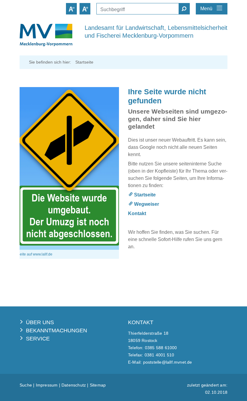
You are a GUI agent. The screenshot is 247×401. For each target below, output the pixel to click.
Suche (26, 385)
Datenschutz (73, 385)
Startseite (145, 194)
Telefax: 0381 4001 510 (151, 354)
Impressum (47, 385)
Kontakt (137, 213)
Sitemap (98, 385)
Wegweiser (146, 204)
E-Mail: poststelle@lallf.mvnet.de (160, 362)
